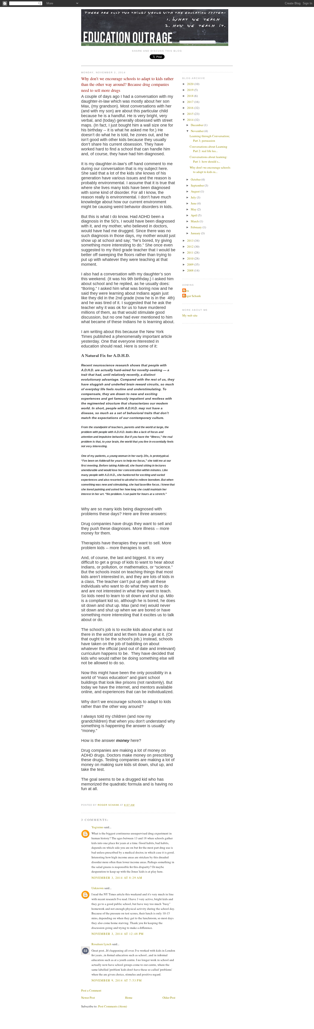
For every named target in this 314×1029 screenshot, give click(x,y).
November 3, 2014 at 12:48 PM (117, 934)
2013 (190, 240)
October (196, 179)
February (197, 227)
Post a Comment (91, 990)
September (198, 185)
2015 (190, 114)
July (194, 197)
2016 (190, 108)
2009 (190, 264)
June (194, 203)
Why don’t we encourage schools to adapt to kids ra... (210, 169)
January (196, 233)
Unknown (97, 888)
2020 (190, 84)
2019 (190, 90)
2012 (190, 246)
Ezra (186, 290)
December (197, 125)
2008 (190, 270)
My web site (189, 315)
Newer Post (88, 997)
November (197, 131)
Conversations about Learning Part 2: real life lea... (208, 148)
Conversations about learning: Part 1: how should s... (208, 159)
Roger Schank (192, 296)
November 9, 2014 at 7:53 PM (116, 980)
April (194, 215)
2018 (190, 96)
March (195, 221)
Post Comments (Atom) (112, 1006)
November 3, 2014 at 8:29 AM (116, 878)
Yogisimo (97, 827)
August (195, 191)
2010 (190, 258)
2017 (190, 102)
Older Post (169, 997)
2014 (190, 120)
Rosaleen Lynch (101, 944)
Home (128, 997)
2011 (190, 252)
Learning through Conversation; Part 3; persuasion (210, 138)
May (194, 209)
